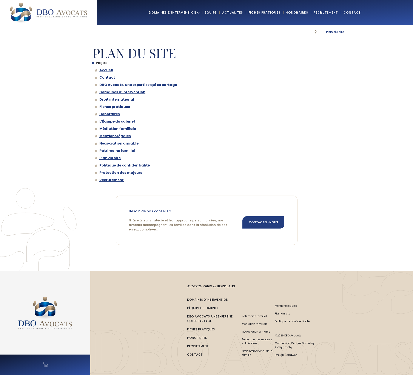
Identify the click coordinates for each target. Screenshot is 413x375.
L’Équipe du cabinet (117, 121)
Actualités (232, 12)
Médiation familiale (117, 128)
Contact (352, 12)
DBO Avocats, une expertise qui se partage (138, 84)
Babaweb (291, 355)
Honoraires (297, 12)
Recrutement (326, 12)
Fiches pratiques (264, 12)
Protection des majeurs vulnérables (257, 341)
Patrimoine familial (117, 150)
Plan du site (110, 158)
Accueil (315, 32)
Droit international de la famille (257, 353)
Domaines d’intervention (172, 12)
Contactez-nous (263, 222)
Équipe (211, 12)
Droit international (116, 99)
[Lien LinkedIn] (45, 365)
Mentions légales (115, 136)
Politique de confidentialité (124, 165)
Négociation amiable (119, 143)
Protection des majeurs (120, 172)
